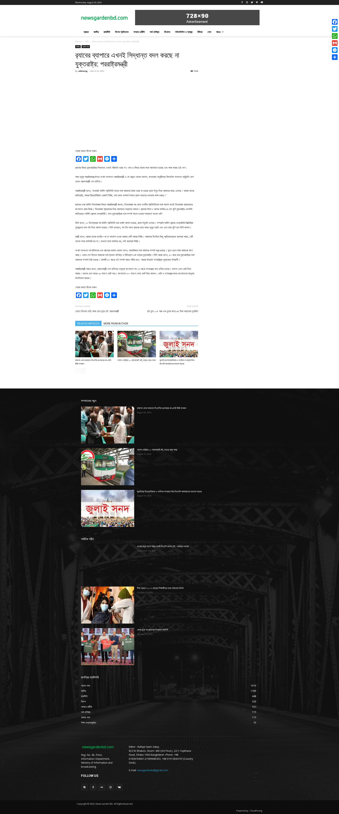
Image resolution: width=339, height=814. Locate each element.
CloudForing (256, 810)
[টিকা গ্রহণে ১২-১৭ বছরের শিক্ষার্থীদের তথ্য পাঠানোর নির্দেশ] (107, 605)
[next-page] (83, 371)
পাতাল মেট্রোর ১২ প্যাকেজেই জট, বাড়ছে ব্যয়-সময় (136, 360)
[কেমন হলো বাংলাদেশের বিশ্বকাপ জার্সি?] (107, 646)
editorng (82, 71)
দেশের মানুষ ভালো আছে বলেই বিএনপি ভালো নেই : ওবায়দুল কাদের (163, 546)
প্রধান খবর (86, 46)
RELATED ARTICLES (88, 323)
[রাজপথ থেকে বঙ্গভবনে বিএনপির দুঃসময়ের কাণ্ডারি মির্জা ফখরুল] (94, 344)
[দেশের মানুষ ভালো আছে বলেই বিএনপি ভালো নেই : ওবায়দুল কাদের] (107, 563)
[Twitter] (252, 3)
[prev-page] (77, 371)
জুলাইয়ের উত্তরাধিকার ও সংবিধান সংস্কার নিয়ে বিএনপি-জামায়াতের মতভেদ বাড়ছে (169, 491)
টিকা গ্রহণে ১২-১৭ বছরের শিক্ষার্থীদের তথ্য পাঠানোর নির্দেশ (160, 588)
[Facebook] (242, 3)
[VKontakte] (119, 787)
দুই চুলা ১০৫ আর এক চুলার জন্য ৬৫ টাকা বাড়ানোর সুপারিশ (172, 311)
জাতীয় (87, 41)
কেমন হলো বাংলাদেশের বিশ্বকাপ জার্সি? (152, 629)
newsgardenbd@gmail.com (152, 770)
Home (78, 41)
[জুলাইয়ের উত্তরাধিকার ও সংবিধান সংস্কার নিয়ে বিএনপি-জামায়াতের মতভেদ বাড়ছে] (179, 344)
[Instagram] (247, 3)
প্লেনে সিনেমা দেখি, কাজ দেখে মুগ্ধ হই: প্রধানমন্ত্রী (97, 311)
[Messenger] (334, 50)
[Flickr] (101, 787)
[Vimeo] (257, 3)
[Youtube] (262, 3)
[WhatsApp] (334, 36)
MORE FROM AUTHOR (116, 323)
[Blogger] (84, 787)
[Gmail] (334, 43)
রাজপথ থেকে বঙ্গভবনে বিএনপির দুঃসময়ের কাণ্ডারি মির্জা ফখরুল (161, 408)
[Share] (334, 57)
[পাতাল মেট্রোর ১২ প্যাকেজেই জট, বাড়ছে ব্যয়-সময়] (136, 344)
